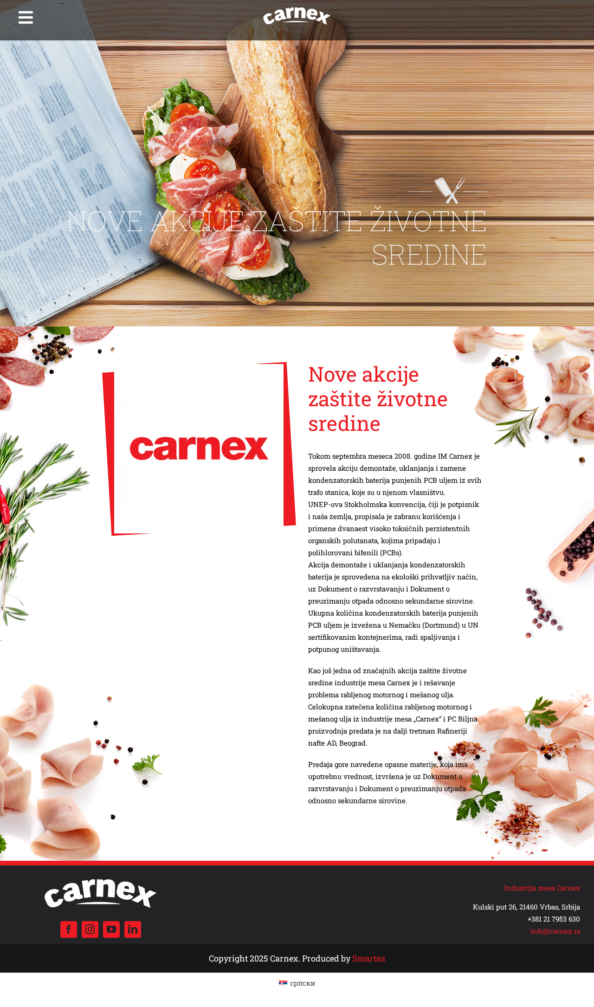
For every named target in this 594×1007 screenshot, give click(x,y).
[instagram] (90, 929)
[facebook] (68, 929)
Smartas (368, 958)
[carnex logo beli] (297, 8)
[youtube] (111, 929)
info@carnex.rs (555, 931)
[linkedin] (132, 929)
